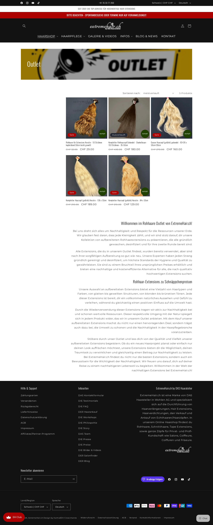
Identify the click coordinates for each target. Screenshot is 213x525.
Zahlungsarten (29, 395)
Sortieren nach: (131, 93)
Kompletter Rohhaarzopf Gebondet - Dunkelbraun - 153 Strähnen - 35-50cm (128, 143)
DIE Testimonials (88, 400)
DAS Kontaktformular (91, 395)
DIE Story (84, 428)
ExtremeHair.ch (35, 518)
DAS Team (84, 433)
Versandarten (28, 400)
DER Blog (84, 461)
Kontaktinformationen (150, 518)
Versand (133, 518)
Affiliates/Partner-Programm (38, 433)
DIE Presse (84, 439)
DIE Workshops (87, 417)
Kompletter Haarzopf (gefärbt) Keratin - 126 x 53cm (86, 200)
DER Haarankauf (87, 411)
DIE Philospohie (87, 422)
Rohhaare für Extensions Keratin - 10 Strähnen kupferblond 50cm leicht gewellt (84, 143)
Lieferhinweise (29, 411)
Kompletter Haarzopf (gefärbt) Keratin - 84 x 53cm (128, 200)
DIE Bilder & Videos (89, 450)
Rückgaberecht (30, 406)
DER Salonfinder (88, 455)
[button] (24, 26)
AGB (23, 422)
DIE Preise (84, 444)
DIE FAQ (83, 406)
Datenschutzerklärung (34, 417)
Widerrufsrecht (88, 518)
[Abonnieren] (73, 479)
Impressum (27, 428)
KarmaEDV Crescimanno (65, 518)
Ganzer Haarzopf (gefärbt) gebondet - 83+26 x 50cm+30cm (169, 143)
